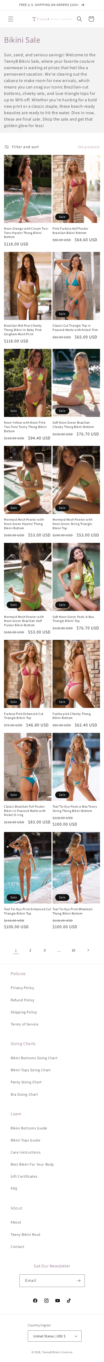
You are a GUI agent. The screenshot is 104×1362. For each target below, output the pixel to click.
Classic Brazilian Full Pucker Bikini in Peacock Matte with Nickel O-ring (25, 810)
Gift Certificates (24, 1176)
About (16, 1222)
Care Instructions (26, 1152)
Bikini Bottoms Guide (29, 1128)
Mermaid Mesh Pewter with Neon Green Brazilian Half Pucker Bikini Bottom (24, 621)
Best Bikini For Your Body (32, 1164)
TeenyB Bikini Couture (57, 1352)
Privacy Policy (22, 987)
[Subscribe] (79, 1280)
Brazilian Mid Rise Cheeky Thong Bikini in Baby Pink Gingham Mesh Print (23, 329)
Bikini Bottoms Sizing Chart (34, 1057)
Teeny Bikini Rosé (25, 1234)
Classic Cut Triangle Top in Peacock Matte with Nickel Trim (75, 327)
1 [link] (16, 950)
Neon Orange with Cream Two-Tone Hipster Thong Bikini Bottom (26, 232)
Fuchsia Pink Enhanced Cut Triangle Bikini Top (23, 716)
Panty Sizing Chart (26, 1082)
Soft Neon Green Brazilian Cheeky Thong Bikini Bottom (73, 424)
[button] (11, 19)
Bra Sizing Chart (24, 1094)
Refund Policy (22, 1000)
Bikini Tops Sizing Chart (31, 1070)
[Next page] (88, 950)
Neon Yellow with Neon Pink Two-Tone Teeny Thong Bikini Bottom (25, 426)
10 (73, 950)
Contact (17, 1246)
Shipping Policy (24, 1012)
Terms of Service (25, 1024)
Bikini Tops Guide (25, 1140)
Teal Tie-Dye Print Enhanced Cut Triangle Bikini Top (27, 911)
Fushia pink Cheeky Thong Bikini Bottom (72, 716)
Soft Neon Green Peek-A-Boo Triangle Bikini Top (73, 619)
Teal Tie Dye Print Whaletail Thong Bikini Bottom (73, 911)
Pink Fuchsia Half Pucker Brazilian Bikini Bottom (70, 230)
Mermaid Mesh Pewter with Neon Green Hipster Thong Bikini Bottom (24, 523)
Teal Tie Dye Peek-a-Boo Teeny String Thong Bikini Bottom (75, 808)
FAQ (14, 1188)
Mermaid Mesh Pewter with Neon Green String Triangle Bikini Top (72, 523)
